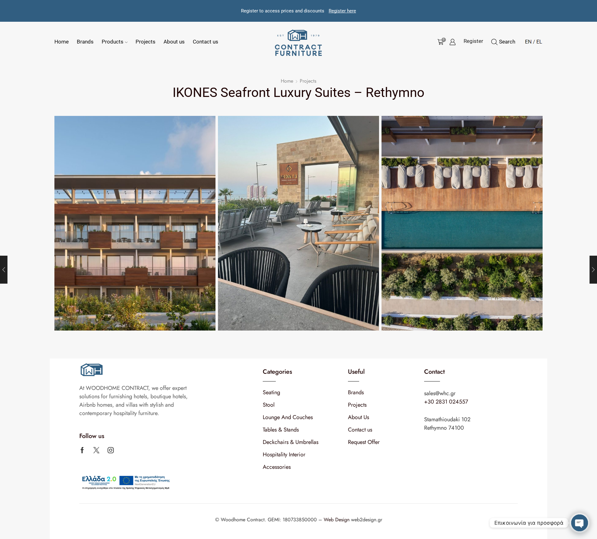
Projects (145, 42)
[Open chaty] (579, 522)
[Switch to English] (528, 41)
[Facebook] (82, 450)
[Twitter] (96, 450)
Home (61, 42)
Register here (342, 11)
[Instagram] (111, 450)
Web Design (337, 519)
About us (174, 42)
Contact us (205, 42)
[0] (439, 42)
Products (112, 42)
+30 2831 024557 (446, 402)
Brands (85, 42)
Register (473, 41)
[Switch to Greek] (537, 41)
